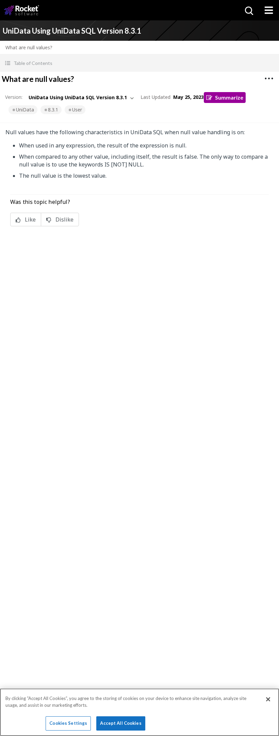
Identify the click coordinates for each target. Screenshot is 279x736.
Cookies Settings (68, 723)
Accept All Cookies (120, 723)
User (77, 109)
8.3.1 (53, 109)
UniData (25, 109)
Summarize (229, 97)
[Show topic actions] (269, 78)
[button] (139, 63)
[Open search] (248, 10)
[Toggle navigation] (269, 10)
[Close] (268, 699)
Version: (13, 97)
